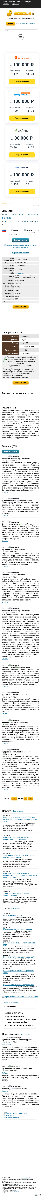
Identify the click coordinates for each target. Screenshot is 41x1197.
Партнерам (27, 2)
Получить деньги (22, 81)
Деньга (5, 1091)
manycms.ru (18, 1192)
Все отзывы (26, 1034)
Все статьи (15, 909)
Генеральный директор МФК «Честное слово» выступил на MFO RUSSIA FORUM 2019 (20, 819)
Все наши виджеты (21, 247)
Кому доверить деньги (12, 915)
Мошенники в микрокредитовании (17, 929)
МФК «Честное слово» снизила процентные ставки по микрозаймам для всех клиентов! (20, 875)
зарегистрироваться (27, 23)
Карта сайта (15, 4)
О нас (5, 2)
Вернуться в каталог (20, 253)
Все (31, 798)
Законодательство (14, 1016)
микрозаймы (25, 1178)
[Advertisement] (20, 317)
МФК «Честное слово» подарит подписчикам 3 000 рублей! (16, 838)
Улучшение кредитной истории (20, 1019)
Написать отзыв (20, 240)
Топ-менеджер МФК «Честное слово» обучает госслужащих (18, 856)
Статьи (19, 2)
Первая (6, 798)
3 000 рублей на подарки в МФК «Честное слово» (16, 894)
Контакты (6, 4)
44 (19, 798)
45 (22, 798)
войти (10, 23)
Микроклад (6, 1044)
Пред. (14, 798)
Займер (5, 1073)
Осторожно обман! (14, 1013)
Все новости (18, 811)
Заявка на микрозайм (16, 1022)
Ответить (5, 492)
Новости (12, 2)
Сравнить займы (11, 1002)
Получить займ (20, 306)
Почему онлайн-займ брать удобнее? (18, 957)
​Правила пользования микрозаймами (18, 985)
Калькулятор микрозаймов (19, 1025)
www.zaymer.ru (19, 273)
